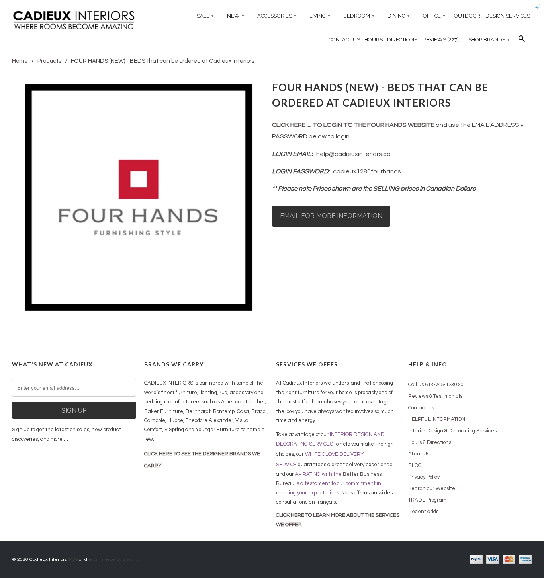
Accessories (276, 16)
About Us (418, 454)
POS (73, 559)
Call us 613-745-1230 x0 (435, 384)
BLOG (415, 465)
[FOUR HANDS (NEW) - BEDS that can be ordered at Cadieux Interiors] (138, 197)
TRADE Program (427, 500)
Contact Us (421, 408)
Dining (398, 16)
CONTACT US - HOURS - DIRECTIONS (373, 40)
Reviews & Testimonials (435, 396)
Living (319, 16)
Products (49, 61)
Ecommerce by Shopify (113, 559)
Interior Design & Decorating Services (452, 431)
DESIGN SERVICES (507, 16)
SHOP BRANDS (489, 40)
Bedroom (358, 16)
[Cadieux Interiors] (74, 21)
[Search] (522, 40)
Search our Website (431, 488)
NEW (235, 16)
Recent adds (423, 511)
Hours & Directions (429, 442)
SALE (205, 16)
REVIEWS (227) (441, 40)
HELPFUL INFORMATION (436, 419)
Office (434, 16)
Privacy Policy (424, 477)
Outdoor (467, 16)
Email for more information (331, 216)
